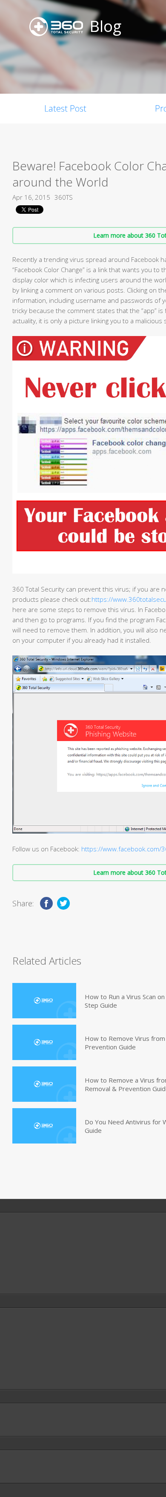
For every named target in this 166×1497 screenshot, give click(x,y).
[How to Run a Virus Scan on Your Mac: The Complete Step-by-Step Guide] (44, 1000)
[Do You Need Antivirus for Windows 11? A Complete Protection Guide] (44, 1126)
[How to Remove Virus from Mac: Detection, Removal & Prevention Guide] (44, 1042)
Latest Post (65, 108)
